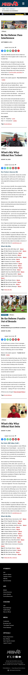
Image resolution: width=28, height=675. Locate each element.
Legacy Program (7, 643)
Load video (16, 142)
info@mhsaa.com (21, 664)
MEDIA (5, 617)
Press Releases (7, 627)
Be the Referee (8, 124)
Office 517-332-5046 (7, 664)
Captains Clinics (7, 576)
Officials (12, 8)
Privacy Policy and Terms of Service (18, 668)
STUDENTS (6, 568)
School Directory (7, 592)
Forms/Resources (8, 596)
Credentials (6, 621)
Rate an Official (7, 612)
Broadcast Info (7, 623)
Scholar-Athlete (7, 574)
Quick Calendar (7, 594)
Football (5, 315)
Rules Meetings (7, 607)
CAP (4, 605)
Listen (8, 355)
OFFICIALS (6, 633)
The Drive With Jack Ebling (15, 72)
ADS (4, 586)
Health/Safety (6, 609)
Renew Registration (8, 636)
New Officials (6, 639)
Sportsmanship (7, 580)
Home (3, 8)
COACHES (6, 602)
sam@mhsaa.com (17, 243)
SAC (4, 572)
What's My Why (8, 289)
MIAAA (5, 590)
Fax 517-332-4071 (14, 664)
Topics (7, 8)
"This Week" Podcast (8, 625)
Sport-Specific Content (9, 641)
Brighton (15, 557)
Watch (22, 249)
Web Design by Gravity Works (15, 670)
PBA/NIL (5, 578)
